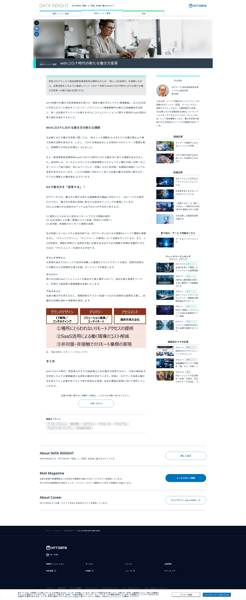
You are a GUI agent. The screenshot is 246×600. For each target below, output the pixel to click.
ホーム (48, 531)
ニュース (128, 571)
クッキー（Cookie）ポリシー (131, 588)
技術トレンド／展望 (102, 13)
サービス (89, 564)
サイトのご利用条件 (75, 588)
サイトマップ (50, 588)
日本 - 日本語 (54, 554)
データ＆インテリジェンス (57, 424)
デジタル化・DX (104, 424)
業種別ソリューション (55, 564)
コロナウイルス (88, 424)
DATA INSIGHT (69, 531)
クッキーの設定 (186, 595)
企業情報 (168, 564)
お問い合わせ (96, 403)
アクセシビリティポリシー (110, 588)
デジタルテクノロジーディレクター (60, 428)
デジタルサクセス (121, 424)
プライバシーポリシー (92, 588)
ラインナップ (169, 571)
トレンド (57, 531)
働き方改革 (75, 424)
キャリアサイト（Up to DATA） (184, 500)
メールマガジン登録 (186, 478)
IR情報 (88, 571)
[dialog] (123, 594)
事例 (143, 13)
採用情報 (49, 571)
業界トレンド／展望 (61, 13)
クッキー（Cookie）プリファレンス (155, 588)
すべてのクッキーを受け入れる (216, 595)
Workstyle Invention (84, 428)
